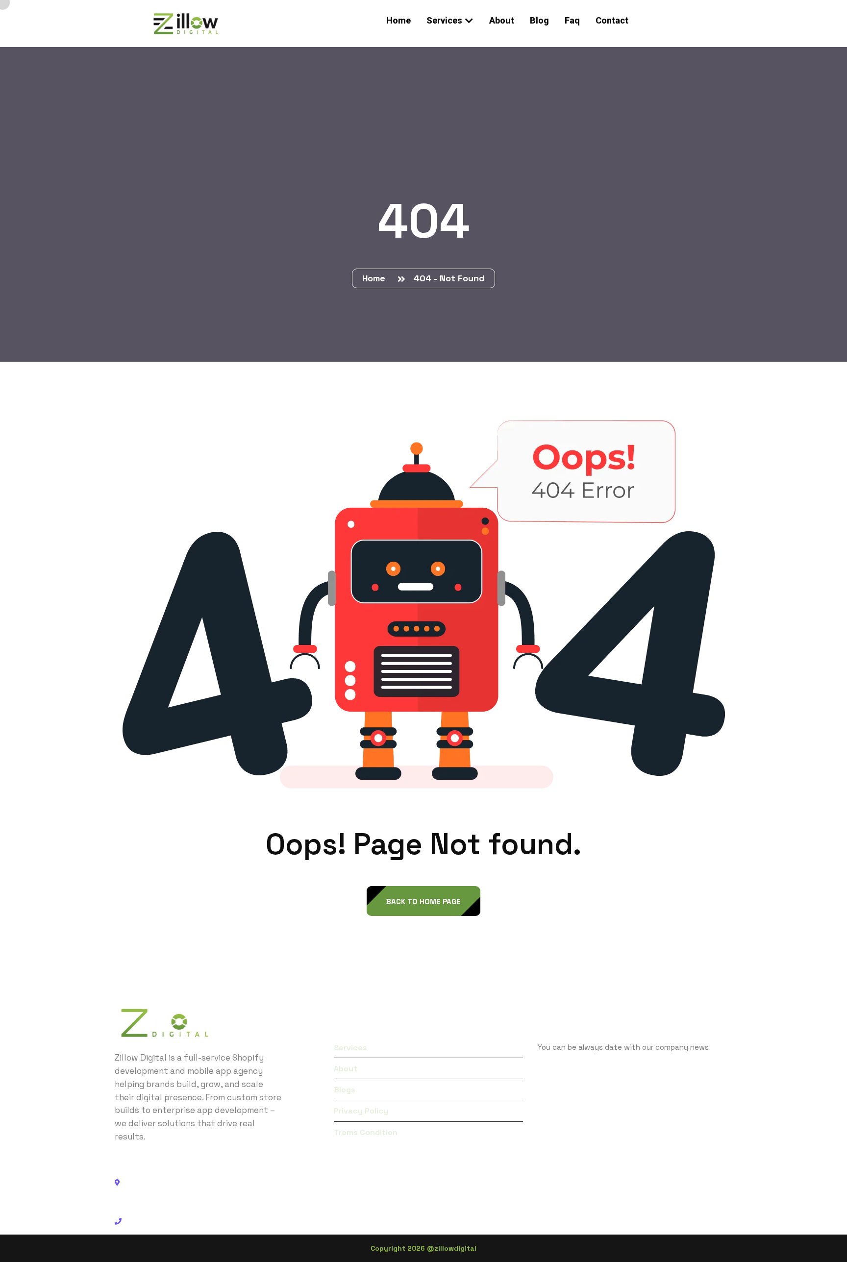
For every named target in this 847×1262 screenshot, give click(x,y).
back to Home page (423, 901)
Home (376, 278)
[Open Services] (469, 20)
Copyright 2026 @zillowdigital (423, 1248)
